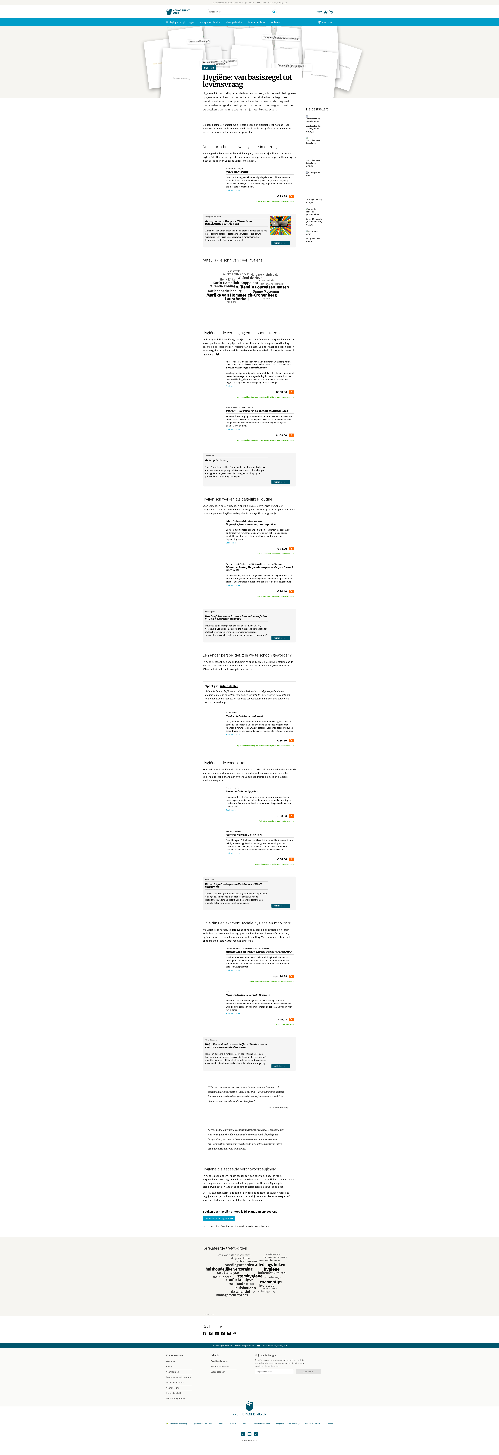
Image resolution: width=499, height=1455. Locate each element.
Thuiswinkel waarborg (177, 1424)
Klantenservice (174, 1355)
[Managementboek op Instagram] (256, 1434)
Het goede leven (313, 238)
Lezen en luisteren (175, 1382)
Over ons (170, 1361)
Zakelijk (215, 1355)
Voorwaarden (172, 1372)
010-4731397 (327, 22)
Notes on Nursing (280, 1107)
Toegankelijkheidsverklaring (288, 1424)
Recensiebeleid (173, 1393)
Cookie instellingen (262, 1424)
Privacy (233, 1424)
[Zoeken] (274, 11)
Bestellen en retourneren (178, 1377)
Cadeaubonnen (218, 1372)
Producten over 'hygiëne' (217, 1218)
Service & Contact (312, 1424)
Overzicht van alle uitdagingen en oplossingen (250, 1226)
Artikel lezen (279, 243)
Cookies (245, 1424)
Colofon (221, 1424)
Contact (170, 1366)
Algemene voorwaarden (202, 1424)
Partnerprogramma (175, 1398)
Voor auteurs (172, 1388)
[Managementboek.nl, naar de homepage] (178, 15)
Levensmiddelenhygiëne (221, 1129)
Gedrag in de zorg (314, 199)
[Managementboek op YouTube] (249, 1434)
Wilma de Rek (210, 669)
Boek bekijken (232, 190)
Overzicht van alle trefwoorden (216, 1226)
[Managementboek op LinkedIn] (243, 1434)
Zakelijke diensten (219, 1361)
